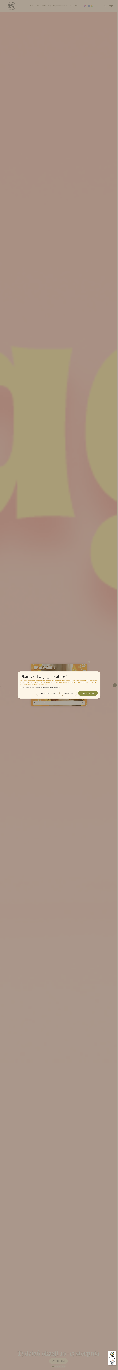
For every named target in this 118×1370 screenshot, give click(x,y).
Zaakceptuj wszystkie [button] (88, 693)
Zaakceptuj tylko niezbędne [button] (48, 693)
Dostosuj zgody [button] (69, 693)
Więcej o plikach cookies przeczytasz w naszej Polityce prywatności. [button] (40, 687)
